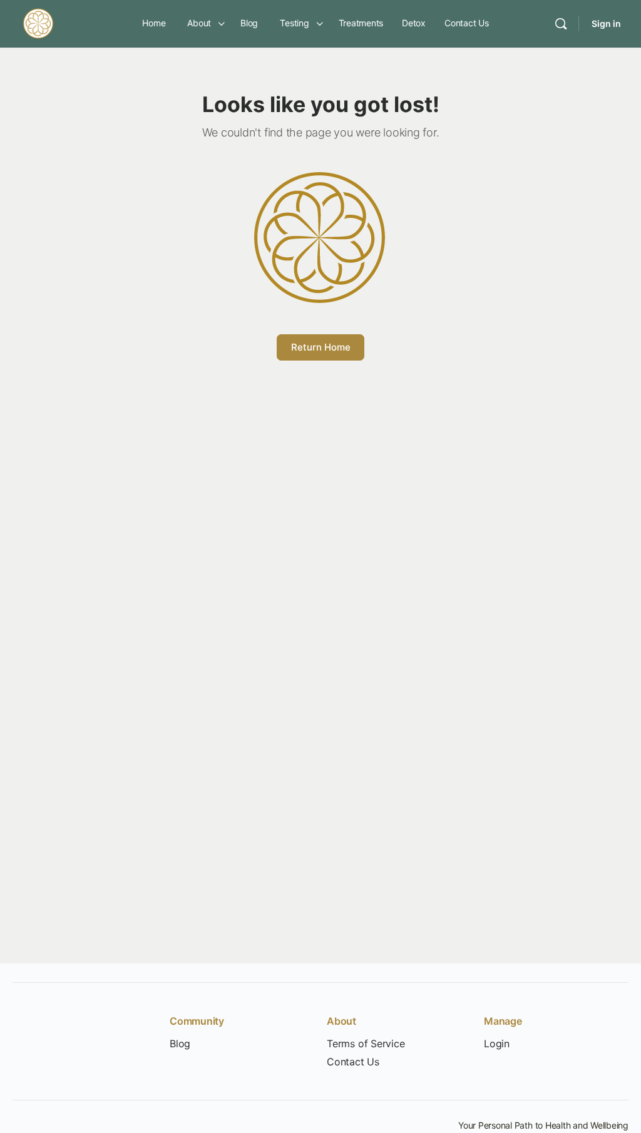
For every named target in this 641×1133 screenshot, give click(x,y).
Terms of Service (366, 1044)
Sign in (606, 23)
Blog (180, 1044)
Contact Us (353, 1062)
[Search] (560, 23)
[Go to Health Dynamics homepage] (38, 23)
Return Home (321, 347)
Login (497, 1044)
